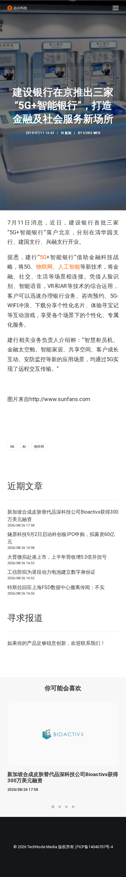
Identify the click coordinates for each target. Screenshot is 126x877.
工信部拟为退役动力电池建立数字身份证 (51, 572)
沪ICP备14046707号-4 (94, 846)
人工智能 (69, 266)
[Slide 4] (73, 806)
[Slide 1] (53, 806)
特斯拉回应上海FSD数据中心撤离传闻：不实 (56, 587)
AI (24, 447)
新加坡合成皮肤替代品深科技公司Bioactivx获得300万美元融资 (62, 515)
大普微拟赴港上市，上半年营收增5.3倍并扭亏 (57, 557)
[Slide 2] (59, 806)
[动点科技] (17, 8)
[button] (115, 8)
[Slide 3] (66, 806)
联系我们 (90, 643)
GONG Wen (91, 133)
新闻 (68, 133)
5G (43, 257)
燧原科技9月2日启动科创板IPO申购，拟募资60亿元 (61, 538)
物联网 (44, 266)
